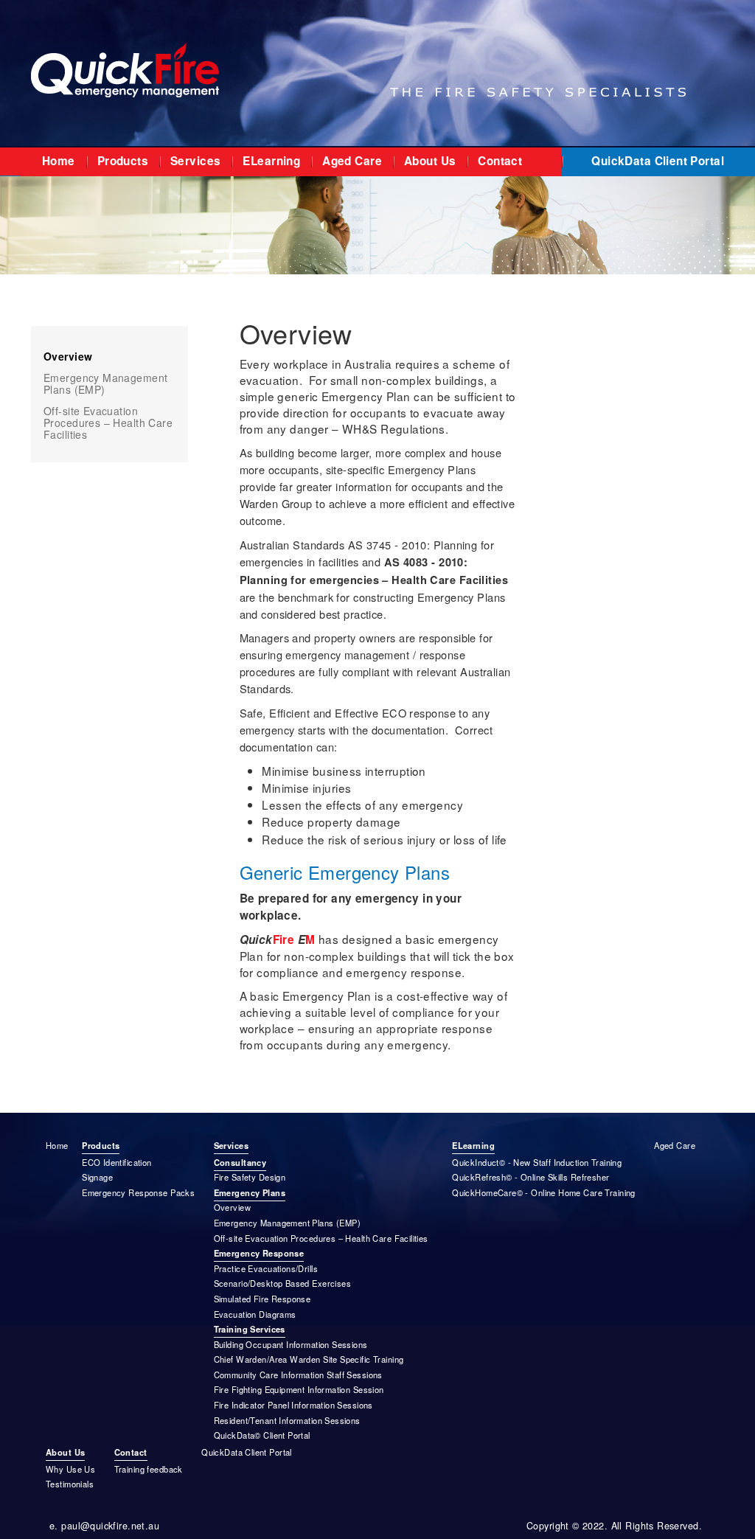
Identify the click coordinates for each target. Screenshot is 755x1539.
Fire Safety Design (250, 1177)
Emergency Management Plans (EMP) (105, 383)
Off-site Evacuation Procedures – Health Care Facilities (108, 422)
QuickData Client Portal (657, 161)
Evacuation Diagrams (255, 1314)
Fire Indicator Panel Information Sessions (293, 1405)
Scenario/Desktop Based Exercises (282, 1283)
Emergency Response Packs (138, 1192)
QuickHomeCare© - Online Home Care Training (544, 1192)
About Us (430, 161)
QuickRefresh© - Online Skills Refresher (530, 1177)
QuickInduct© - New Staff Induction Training (537, 1162)
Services (195, 161)
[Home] (125, 68)
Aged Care (352, 161)
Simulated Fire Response (262, 1298)
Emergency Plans (249, 1192)
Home (58, 161)
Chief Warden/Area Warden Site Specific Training (309, 1359)
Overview (68, 356)
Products (122, 161)
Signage (97, 1177)
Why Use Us (70, 1469)
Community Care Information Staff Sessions (298, 1374)
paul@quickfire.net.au (110, 1525)
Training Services (249, 1329)
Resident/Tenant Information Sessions (287, 1420)
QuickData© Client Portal (262, 1435)
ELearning (271, 161)
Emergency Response (259, 1253)
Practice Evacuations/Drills (266, 1268)
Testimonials (70, 1484)
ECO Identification (117, 1162)
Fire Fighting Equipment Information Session (299, 1389)
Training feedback (148, 1469)
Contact (500, 161)
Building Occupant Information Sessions (291, 1344)
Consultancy (240, 1162)
